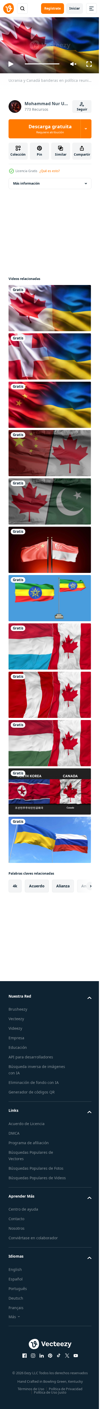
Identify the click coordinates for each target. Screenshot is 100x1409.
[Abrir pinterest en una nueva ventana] (48, 1360)
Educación (18, 1045)
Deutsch (16, 1302)
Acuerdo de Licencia (27, 1121)
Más (12, 1320)
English (15, 1273)
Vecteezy (16, 1016)
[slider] (42, 63)
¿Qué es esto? (49, 171)
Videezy (15, 1026)
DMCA (14, 1131)
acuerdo (37, 883)
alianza (63, 883)
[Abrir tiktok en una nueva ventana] (56, 1360)
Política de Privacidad (64, 1393)
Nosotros (17, 1232)
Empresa (16, 1035)
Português (18, 1292)
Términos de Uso (29, 1393)
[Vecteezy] (8, 8)
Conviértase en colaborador (33, 1242)
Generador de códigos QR (32, 1089)
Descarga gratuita (50, 128)
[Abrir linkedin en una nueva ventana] (39, 1360)
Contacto (16, 1222)
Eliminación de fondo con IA (34, 1080)
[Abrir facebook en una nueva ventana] (22, 1360)
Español (16, 1283)
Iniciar (74, 8)
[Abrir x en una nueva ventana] (65, 1360)
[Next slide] (78, 884)
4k (15, 883)
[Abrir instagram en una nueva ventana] (31, 1360)
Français (16, 1311)
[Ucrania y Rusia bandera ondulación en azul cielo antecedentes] (49, 838)
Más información (26, 181)
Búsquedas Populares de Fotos (36, 1166)
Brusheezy (18, 1007)
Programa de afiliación (29, 1140)
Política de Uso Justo (48, 1396)
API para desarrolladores (31, 1054)
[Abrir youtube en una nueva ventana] (73, 1360)
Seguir (82, 109)
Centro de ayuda (23, 1213)
